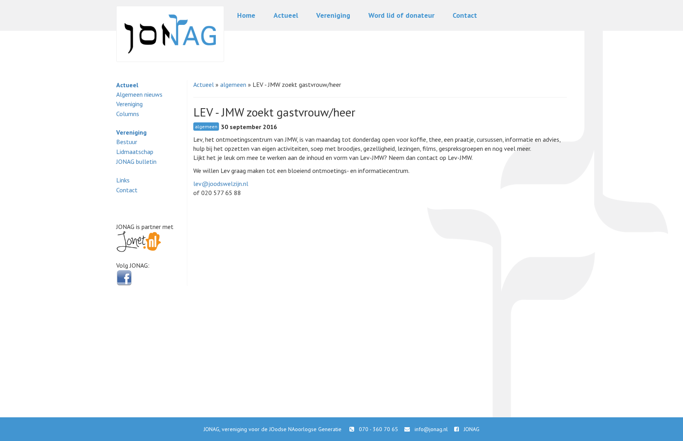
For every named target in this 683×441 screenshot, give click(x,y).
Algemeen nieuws (139, 94)
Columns (127, 114)
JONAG (471, 429)
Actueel (286, 15)
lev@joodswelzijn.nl (220, 184)
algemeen (233, 84)
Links (123, 180)
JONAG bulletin (136, 161)
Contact (465, 15)
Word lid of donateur (401, 15)
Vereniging (333, 15)
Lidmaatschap (134, 152)
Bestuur (126, 142)
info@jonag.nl (431, 429)
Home (246, 15)
